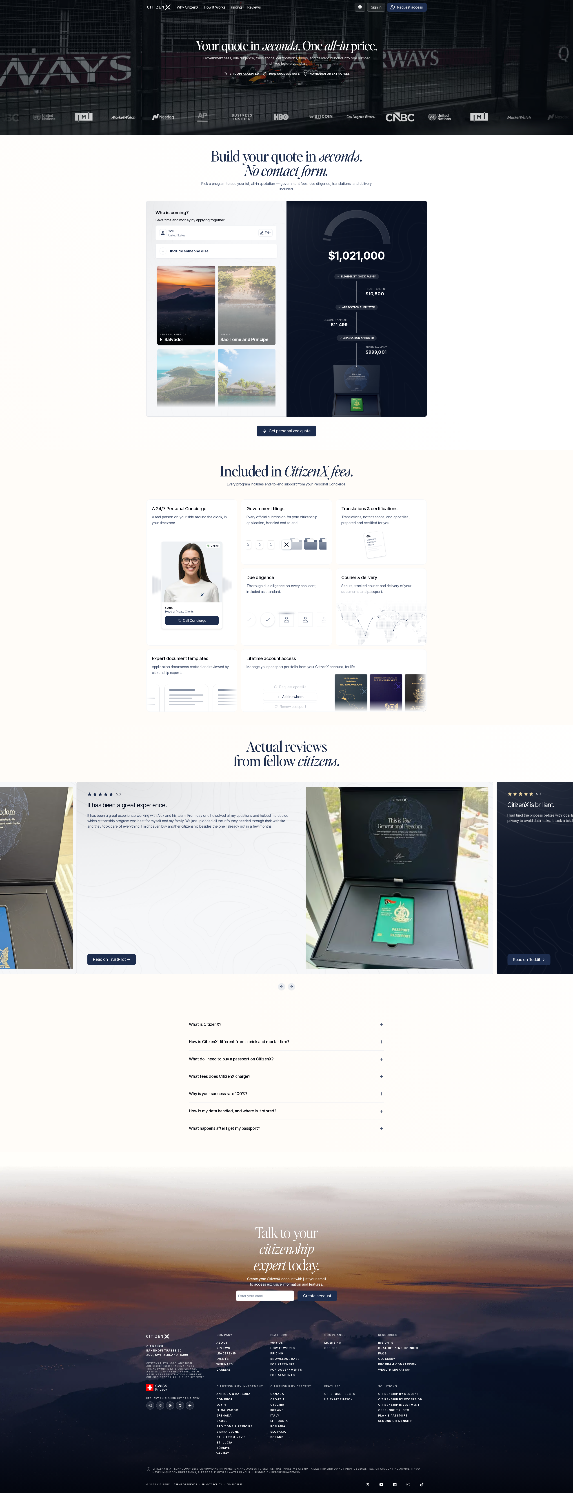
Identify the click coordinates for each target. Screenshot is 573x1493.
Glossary (386, 1359)
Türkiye (223, 1448)
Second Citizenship (395, 1421)
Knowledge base (285, 1359)
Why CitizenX (188, 7)
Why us (276, 1342)
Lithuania (279, 1421)
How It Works (215, 7)
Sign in (376, 7)
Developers (234, 1484)
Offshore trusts (339, 1394)
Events (222, 1359)
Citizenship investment (399, 1404)
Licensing (332, 1342)
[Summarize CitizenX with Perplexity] (160, 1405)
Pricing (236, 7)
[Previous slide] (281, 986)
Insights (385, 1342)
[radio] (186, 305)
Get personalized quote (290, 431)
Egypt (221, 1404)
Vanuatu (224, 1453)
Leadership (226, 1353)
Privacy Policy (212, 1484)
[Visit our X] (368, 1484)
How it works (282, 1348)
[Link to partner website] (28, 117)
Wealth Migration (394, 1369)
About (222, 1342)
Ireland (277, 1410)
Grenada (224, 1415)
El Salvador (227, 1410)
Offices (331, 1348)
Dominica (224, 1399)
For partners (282, 1364)
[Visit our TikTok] (422, 1484)
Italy (274, 1415)
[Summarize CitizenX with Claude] (170, 1405)
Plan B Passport (393, 1415)
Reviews (254, 7)
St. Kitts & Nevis (231, 1437)
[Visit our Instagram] (408, 1484)
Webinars (224, 1364)
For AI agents (282, 1375)
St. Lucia (224, 1442)
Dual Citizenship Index (398, 1348)
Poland (277, 1437)
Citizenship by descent (398, 1394)
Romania (277, 1426)
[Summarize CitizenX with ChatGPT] (150, 1405)
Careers (223, 1369)
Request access (410, 7)
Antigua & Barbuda (233, 1394)
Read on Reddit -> (529, 959)
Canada (277, 1394)
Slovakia (278, 1431)
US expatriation (338, 1399)
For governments (286, 1369)
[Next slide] (291, 986)
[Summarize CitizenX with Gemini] (190, 1405)
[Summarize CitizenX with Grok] (180, 1405)
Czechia (277, 1404)
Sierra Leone (227, 1431)
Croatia (277, 1399)
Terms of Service (185, 1484)
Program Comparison (397, 1364)
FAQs (382, 1353)
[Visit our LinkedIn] (395, 1484)
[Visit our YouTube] (381, 1484)
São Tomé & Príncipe (234, 1426)
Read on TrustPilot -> (111, 959)
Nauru (222, 1421)
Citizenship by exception (400, 1399)
